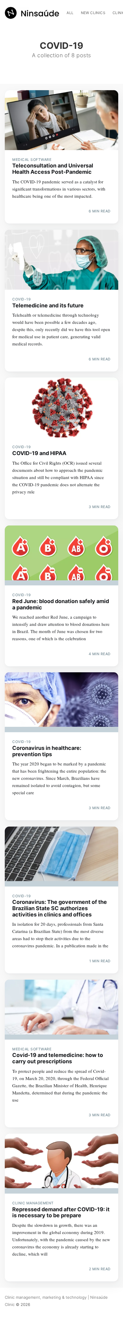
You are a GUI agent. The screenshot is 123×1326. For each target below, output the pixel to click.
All (70, 12)
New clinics (93, 12)
